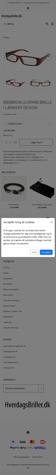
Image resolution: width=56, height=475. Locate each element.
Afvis (34, 252)
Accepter (46, 252)
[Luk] (51, 222)
